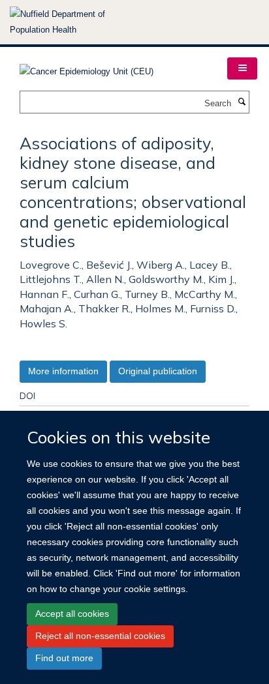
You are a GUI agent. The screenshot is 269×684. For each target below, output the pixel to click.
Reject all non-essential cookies (100, 636)
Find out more (64, 658)
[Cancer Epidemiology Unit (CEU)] (86, 67)
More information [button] (63, 371)
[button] (242, 68)
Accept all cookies (72, 613)
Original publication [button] (157, 371)
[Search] (241, 102)
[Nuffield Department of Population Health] (75, 22)
